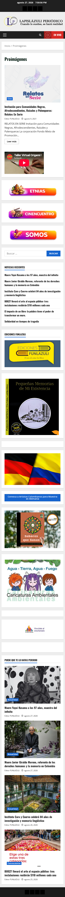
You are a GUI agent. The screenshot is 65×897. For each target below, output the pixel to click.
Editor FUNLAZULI (12, 118)
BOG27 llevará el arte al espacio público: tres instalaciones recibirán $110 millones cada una (27, 303)
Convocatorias (14, 863)
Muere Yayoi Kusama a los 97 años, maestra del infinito (31, 275)
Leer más (13, 142)
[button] (5, 35)
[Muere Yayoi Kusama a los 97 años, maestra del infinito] (32, 685)
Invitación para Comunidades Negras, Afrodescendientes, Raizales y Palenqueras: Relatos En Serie (32, 84)
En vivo (57, 35)
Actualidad (13, 699)
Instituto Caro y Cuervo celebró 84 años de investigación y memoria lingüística (28, 819)
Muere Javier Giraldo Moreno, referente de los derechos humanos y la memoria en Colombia (32, 283)
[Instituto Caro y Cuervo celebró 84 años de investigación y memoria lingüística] (32, 794)
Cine (10, 98)
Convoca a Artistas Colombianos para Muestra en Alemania (32, 497)
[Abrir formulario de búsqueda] (40, 35)
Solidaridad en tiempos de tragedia (22, 321)
